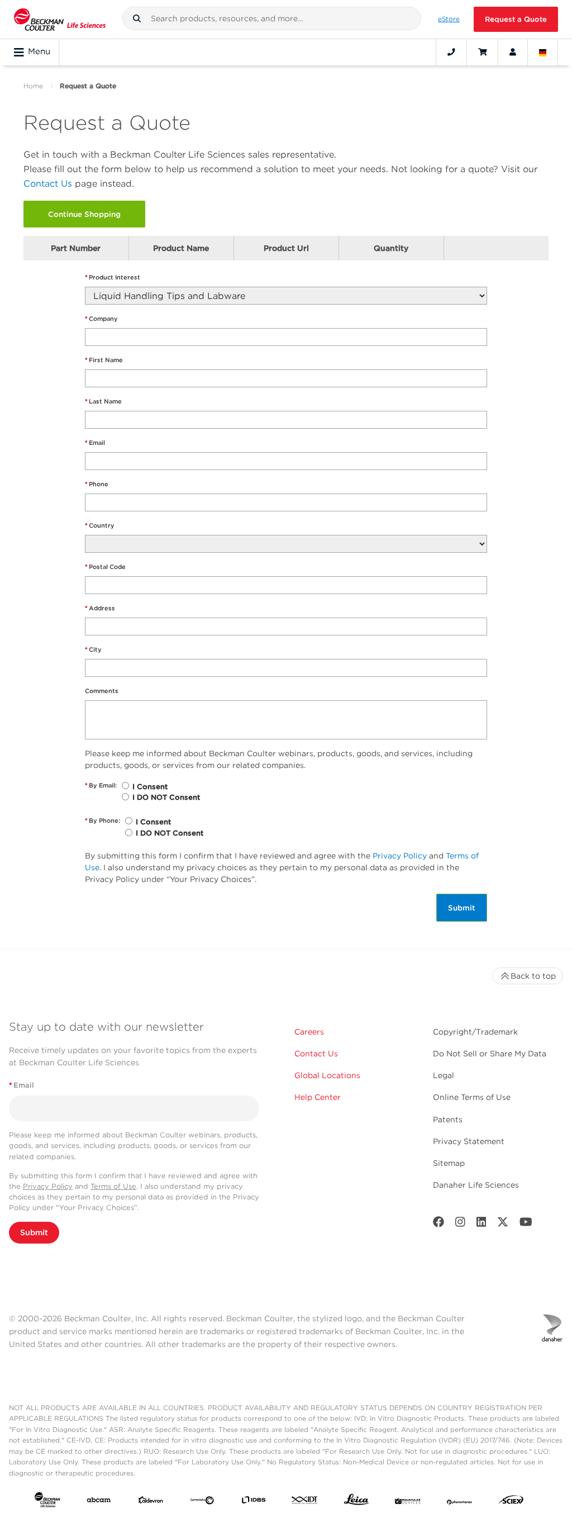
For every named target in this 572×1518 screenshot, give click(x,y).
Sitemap (449, 1163)
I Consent (150, 786)
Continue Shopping (84, 214)
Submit (461, 907)
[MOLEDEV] (407, 1502)
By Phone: (102, 820)
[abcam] (98, 1502)
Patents (448, 1119)
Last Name (103, 401)
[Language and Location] (543, 52)
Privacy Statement (468, 1141)
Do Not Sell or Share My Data (489, 1053)
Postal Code (105, 567)
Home (33, 86)
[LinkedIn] (481, 1224)
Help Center (317, 1097)
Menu (39, 51)
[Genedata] (202, 1502)
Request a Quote (516, 19)
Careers (309, 1031)
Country (100, 525)
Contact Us (47, 183)
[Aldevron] (150, 1502)
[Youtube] (525, 1224)
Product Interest (112, 277)
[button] (137, 18)
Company (101, 318)
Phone (96, 484)
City (93, 649)
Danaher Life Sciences (476, 1184)
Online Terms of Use (472, 1097)
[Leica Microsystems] (356, 1502)
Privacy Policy (400, 855)
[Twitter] (502, 1224)
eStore (449, 19)
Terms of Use (113, 1186)
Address (100, 608)
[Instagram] (460, 1224)
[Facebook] (438, 1224)
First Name (104, 360)
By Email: (101, 785)
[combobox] (272, 18)
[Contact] (451, 52)
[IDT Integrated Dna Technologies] (305, 1502)
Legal (443, 1075)
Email (95, 443)
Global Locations (327, 1075)
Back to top (533, 975)
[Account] (512, 52)
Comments (101, 691)
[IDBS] (253, 1502)
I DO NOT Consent (166, 797)
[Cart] (482, 52)
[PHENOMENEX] (459, 1502)
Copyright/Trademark (475, 1031)
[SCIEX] (511, 1502)
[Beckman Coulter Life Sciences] (60, 19)
